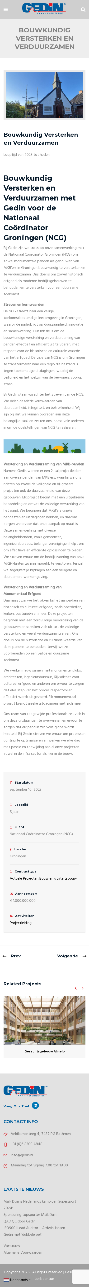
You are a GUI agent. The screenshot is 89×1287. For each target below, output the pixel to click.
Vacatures (12, 1246)
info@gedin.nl (22, 1155)
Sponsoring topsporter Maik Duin (30, 1215)
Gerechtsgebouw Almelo (44, 1051)
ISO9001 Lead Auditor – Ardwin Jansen (34, 1228)
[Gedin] (44, 9)
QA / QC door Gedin (19, 1221)
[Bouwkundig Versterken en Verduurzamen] (44, 95)
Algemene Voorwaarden (23, 1253)
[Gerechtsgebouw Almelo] (44, 1020)
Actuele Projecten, (24, 879)
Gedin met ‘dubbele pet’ (23, 1235)
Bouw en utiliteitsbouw (58, 879)
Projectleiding (21, 923)
